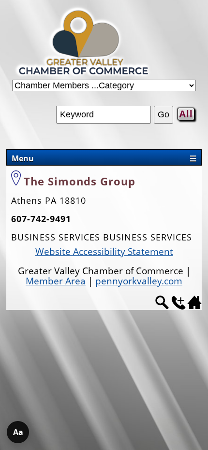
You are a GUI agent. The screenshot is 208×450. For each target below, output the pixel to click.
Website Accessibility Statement (104, 251)
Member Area (56, 281)
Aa (18, 432)
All (186, 114)
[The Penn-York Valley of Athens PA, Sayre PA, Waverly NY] (83, 76)
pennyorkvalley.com (138, 281)
